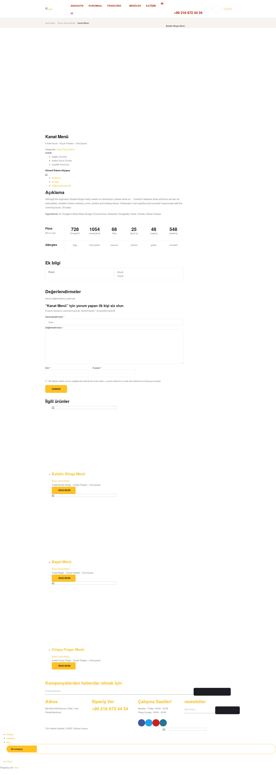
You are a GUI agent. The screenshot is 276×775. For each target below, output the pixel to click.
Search (269, 749)
